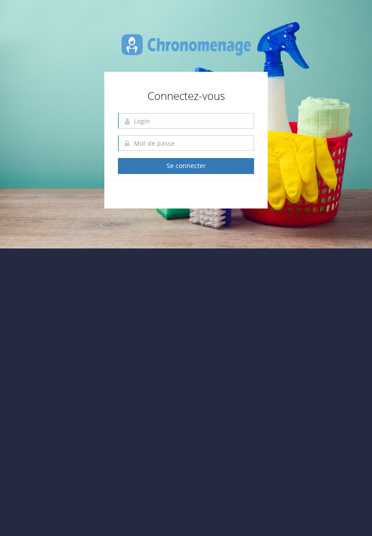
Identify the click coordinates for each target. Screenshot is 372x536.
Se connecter (186, 165)
